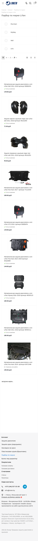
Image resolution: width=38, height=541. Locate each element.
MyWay (13, 32)
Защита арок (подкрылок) (11, 444)
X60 (12, 40)
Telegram (25, 487)
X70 (12, 49)
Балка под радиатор (9, 459)
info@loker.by (10, 490)
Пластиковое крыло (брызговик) (14, 451)
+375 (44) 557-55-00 (12, 486)
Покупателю (6, 462)
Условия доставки (8, 469)
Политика (5, 478)
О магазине (6, 471)
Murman (14, 24)
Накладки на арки (9, 448)
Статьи (4, 475)
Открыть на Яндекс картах (11, 497)
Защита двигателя (9, 441)
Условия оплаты (7, 466)
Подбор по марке (8, 455)
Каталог (5, 437)
